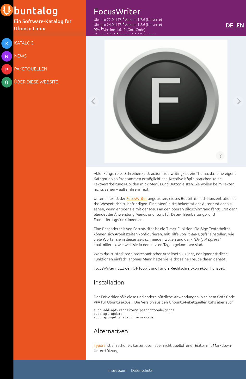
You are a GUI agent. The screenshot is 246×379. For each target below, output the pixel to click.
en (240, 25)
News (20, 55)
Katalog (24, 42)
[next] (238, 101)
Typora (99, 345)
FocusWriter (136, 198)
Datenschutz (141, 370)
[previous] (93, 101)
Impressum (116, 370)
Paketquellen (30, 68)
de (229, 25)
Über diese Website (36, 81)
